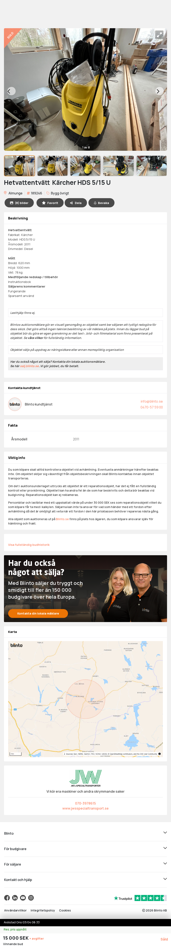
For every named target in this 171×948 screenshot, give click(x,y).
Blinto (9, 833)
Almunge (15, 193)
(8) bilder (21, 203)
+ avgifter (36, 938)
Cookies (65, 910)
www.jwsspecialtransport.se (85, 808)
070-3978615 (85, 803)
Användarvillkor (15, 910)
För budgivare (15, 849)
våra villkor (35, 338)
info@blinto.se (152, 401)
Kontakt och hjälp (18, 879)
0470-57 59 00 (152, 407)
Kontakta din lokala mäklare (38, 613)
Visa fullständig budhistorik (29, 544)
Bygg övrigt (59, 193)
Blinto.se (62, 519)
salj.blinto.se (29, 366)
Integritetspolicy (43, 910)
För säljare (12, 864)
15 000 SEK (16, 938)
